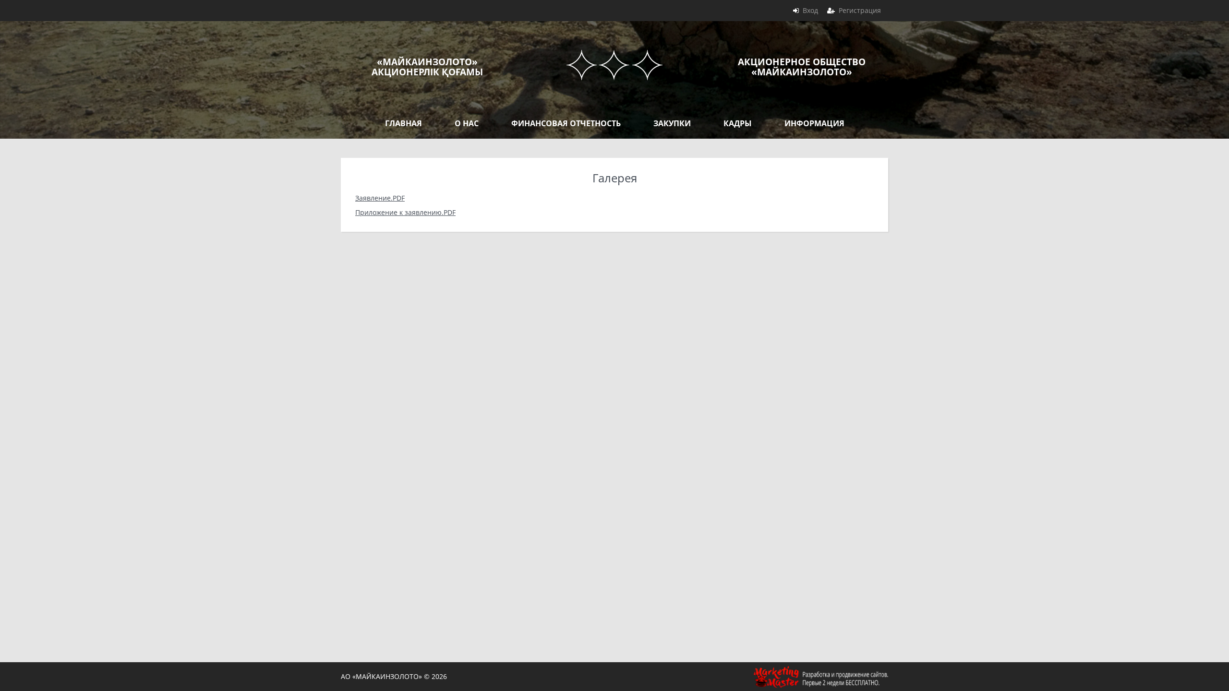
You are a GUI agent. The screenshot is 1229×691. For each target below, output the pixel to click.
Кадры (737, 123)
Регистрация (860, 10)
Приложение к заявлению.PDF (405, 212)
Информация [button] (814, 123)
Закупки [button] (672, 123)
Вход (810, 10)
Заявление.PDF (380, 198)
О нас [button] (467, 123)
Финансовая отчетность (566, 123)
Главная (403, 123)
